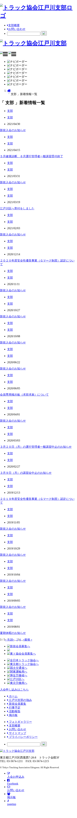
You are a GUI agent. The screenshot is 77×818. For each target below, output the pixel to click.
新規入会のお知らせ (13, 130)
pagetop (11, 804)
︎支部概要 (14, 725)
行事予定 (14, 707)
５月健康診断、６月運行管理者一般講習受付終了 (31, 156)
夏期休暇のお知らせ (13, 632)
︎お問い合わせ (17, 729)
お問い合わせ (16, 29)
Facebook (12, 783)
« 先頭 (9, 639)
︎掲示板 (13, 715)
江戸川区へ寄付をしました (17, 208)
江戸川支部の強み (20, 700)
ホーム (13, 696)
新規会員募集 (17, 703)
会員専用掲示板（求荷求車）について (24, 394)
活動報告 (14, 711)
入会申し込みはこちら (14, 689)
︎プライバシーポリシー (23, 736)
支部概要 (14, 25)
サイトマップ (17, 733)
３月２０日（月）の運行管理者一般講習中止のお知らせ (36, 446)
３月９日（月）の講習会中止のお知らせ (26, 472)
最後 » (28, 639)
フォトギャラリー (20, 721)
